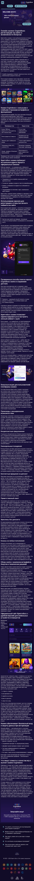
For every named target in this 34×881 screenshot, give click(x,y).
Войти (10, 6)
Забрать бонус (25, 24)
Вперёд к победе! (17, 815)
